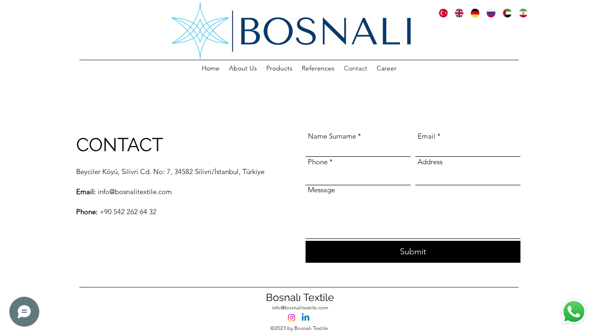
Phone (317, 161)
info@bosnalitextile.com (300, 307)
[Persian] (519, 12)
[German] (471, 12)
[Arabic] (504, 12)
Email (426, 136)
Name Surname (332, 136)
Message (321, 189)
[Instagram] (291, 317)
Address (430, 161)
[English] (455, 12)
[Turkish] (440, 12)
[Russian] (487, 12)
